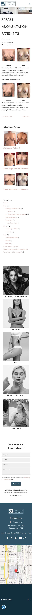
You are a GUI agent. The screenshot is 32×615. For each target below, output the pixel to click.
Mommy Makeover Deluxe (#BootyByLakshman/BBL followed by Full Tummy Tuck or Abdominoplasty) (15, 249)
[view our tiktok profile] (24, 538)
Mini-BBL (10, 211)
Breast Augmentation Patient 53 (15, 189)
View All (5, 203)
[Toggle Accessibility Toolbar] (4, 607)
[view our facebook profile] (7, 538)
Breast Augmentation (11, 229)
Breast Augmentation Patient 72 (15, 26)
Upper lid (8, 244)
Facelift (7, 241)
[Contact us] (28, 600)
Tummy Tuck (8, 220)
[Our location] (31, 600)
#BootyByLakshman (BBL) (12, 208)
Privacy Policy (27, 477)
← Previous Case (7, 116)
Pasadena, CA (17, 522)
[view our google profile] (16, 538)
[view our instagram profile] (12, 538)
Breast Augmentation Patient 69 (16, 168)
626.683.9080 (17, 518)
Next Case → (26, 116)
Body (4, 206)
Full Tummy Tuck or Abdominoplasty (15, 214)
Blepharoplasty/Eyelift (11, 238)
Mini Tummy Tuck (12, 223)
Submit (16, 484)
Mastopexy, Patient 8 (11, 148)
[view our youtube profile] (20, 538)
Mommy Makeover (10, 217)
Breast (5, 226)
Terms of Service (7, 479)
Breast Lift (8, 232)
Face (4, 235)
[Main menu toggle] (29, 4)
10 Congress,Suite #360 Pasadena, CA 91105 (16, 527)
